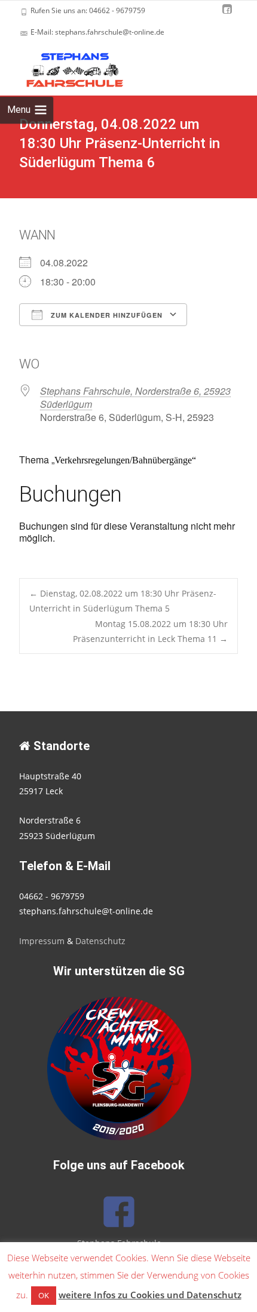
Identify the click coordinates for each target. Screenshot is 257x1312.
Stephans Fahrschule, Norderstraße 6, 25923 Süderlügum (135, 397)
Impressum (42, 941)
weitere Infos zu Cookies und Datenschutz (150, 1295)
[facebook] (227, 14)
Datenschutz (100, 941)
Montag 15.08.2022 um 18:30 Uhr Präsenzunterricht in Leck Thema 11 (150, 631)
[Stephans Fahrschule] (64, 67)
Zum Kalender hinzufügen (105, 315)
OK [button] (43, 1295)
